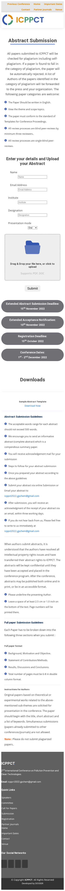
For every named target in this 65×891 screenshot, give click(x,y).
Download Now (33, 405)
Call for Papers (9, 808)
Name (13, 172)
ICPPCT (8, 763)
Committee (7, 803)
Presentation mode (19, 223)
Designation (15, 210)
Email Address (18, 185)
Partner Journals (43, 9)
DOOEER (39, 883)
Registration (8, 819)
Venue (58, 9)
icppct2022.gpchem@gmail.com (21, 495)
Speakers (6, 798)
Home (37, 4)
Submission (8, 814)
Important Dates (53, 4)
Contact (25, 9)
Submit (32, 288)
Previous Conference (18, 4)
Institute (13, 197)
